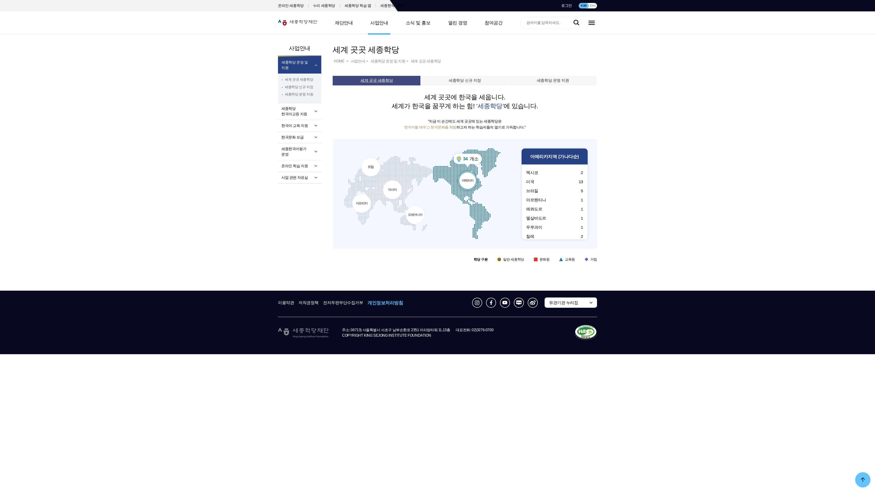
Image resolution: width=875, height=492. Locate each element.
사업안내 (379, 22)
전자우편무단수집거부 (343, 303)
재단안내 (344, 22)
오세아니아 (415, 210)
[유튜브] (505, 303)
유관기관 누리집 (563, 302)
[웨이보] (533, 303)
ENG (593, 5)
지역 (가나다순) (554, 156)
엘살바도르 (554, 218)
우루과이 (554, 227)
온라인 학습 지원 (294, 166)
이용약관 (286, 303)
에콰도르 (554, 209)
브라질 (554, 191)
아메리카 (469, 176)
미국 (554, 181)
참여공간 (493, 22)
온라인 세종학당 (291, 6)
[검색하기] (576, 23)
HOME (339, 61)
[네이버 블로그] (519, 303)
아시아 (394, 185)
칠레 (554, 236)
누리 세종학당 (324, 6)
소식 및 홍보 (418, 22)
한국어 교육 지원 (294, 126)
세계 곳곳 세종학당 (299, 79)
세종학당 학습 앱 (358, 6)
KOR (584, 5)
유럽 (373, 163)
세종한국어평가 (392, 6)
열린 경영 (457, 22)
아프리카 (362, 199)
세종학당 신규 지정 (299, 87)
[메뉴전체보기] (591, 22)
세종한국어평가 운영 (293, 151)
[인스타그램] (477, 303)
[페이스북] (491, 303)
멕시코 (554, 172)
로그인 (566, 6)
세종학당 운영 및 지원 (294, 65)
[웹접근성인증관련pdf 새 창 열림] (585, 333)
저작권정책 (309, 303)
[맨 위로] (862, 479)
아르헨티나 (554, 200)
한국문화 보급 (292, 137)
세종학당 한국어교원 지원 (294, 111)
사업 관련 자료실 (294, 177)
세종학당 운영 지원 (299, 94)
